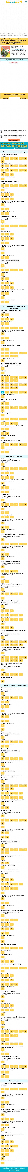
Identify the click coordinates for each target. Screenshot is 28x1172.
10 (11, 174)
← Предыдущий (4, 98)
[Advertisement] (14, 18)
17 (7, 1102)
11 (7, 356)
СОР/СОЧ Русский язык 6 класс (14, 59)
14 (16, 644)
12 (11, 356)
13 (16, 356)
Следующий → (23, 98)
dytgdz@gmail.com (14, 1170)
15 (20, 644)
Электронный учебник (18, 49)
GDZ (14, 1)
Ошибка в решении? (14, 140)
